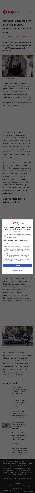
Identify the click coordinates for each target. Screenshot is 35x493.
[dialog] (17, 246)
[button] (17, 244)
